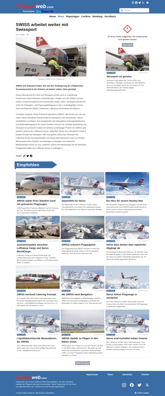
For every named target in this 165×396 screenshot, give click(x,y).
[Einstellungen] (147, 2)
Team (110, 374)
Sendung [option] (97, 16)
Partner (145, 374)
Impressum (92, 374)
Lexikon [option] (85, 16)
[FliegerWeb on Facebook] (136, 3)
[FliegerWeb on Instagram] (133, 3)
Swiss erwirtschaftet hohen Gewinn (120, 311)
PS (27, 35)
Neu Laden (127, 45)
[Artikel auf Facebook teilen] (31, 156)
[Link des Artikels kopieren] (24, 156)
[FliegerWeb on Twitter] (139, 3)
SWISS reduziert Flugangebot (73, 217)
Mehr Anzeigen (82, 363)
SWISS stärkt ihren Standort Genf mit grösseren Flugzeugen (36, 174)
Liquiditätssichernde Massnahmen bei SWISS (35, 311)
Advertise (127, 374)
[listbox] (52, 16)
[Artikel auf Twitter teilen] (27, 156)
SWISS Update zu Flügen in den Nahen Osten (80, 311)
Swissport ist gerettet (114, 49)
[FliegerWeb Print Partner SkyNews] (44, 11)
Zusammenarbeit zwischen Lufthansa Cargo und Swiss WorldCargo (36, 218)
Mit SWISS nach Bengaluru (72, 267)
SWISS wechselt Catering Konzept (31, 267)
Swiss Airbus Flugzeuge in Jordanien (121, 267)
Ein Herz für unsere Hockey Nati (119, 173)
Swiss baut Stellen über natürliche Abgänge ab (125, 217)
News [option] (61, 16)
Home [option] (52, 16)
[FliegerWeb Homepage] (35, 5)
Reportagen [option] (72, 16)
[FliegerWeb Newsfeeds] (143, 2)
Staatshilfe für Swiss (69, 173)
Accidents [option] (110, 16)
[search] (122, 10)
